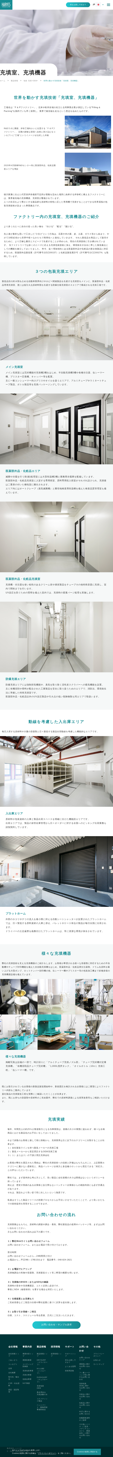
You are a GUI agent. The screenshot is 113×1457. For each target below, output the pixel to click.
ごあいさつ (12, 1360)
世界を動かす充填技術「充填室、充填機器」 (61, 81)
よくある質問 (70, 1366)
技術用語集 (69, 1371)
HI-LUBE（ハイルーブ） (41, 1371)
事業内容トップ (28, 1355)
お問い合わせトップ (84, 1359)
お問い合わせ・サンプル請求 (56, 1324)
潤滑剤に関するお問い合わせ (84, 1366)
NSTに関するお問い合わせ (84, 1413)
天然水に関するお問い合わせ (84, 1396)
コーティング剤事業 (28, 1365)
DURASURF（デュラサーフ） (42, 1379)
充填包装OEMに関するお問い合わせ (84, 1387)
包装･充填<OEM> (31, 81)
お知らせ (97, 1360)
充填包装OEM (40, 1387)
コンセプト (12, 1364)
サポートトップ (70, 1355)
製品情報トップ (42, 1355)
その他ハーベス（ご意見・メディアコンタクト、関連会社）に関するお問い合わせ (84, 1431)
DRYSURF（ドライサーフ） (42, 1362)
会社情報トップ (13, 1355)
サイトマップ (98, 1364)
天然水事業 (27, 1375)
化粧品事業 (27, 1379)
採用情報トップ (56, 1355)
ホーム (2, 81)
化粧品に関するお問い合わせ (84, 1405)
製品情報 (14, 81)
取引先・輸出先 (13, 1378)
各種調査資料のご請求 (84, 1419)
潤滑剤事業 (27, 1360)
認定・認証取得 (13, 1391)
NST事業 (26, 1383)
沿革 (10, 1368)
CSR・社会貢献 (14, 1384)
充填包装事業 (28, 1371)
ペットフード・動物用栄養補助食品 (42, 1407)
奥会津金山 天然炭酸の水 (42, 1393)
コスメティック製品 (42, 1400)
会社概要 (12, 1373)
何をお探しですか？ (70, 1361)
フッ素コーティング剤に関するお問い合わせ (84, 1376)
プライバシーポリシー (98, 1355)
